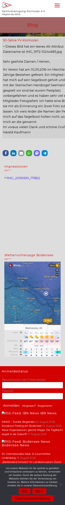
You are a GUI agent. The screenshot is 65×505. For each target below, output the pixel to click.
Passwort (7, 390)
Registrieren (44, 405)
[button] (6, 153)
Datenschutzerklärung (32, 498)
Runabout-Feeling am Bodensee (22, 425)
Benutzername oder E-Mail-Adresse (24, 379)
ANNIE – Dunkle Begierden (18, 421)
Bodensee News (15, 445)
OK (24, 491)
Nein (39, 491)
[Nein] (60, 484)
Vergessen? (29, 405)
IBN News (48, 413)
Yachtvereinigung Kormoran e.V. (24, 11)
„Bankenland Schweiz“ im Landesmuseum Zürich (32, 462)
